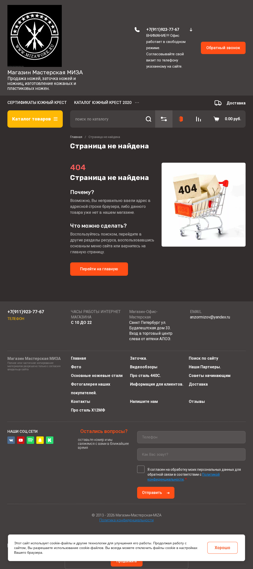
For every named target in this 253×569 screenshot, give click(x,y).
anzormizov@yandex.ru (210, 317)
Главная (78, 358)
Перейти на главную (99, 269)
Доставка (198, 384)
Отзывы (197, 401)
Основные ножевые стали (97, 375)
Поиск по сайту (203, 358)
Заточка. (138, 358)
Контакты (80, 401)
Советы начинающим (210, 375)
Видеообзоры (143, 367)
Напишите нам (144, 401)
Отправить (152, 492)
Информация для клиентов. (156, 384)
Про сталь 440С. (145, 375)
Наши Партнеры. (205, 367)
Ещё (137, 103)
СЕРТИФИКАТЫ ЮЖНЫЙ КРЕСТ (37, 102)
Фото (76, 367)
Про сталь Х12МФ (88, 410)
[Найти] (148, 119)
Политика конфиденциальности (126, 520)
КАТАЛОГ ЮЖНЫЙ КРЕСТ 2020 (102, 102)
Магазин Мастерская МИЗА (45, 72)
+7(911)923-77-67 (162, 29)
